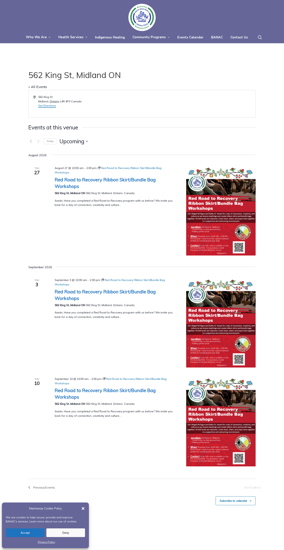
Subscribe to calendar (233, 500)
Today (50, 141)
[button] (83, 508)
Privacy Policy (46, 542)
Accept (25, 532)
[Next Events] (38, 141)
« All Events (37, 87)
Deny (65, 532)
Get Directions (47, 105)
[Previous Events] (30, 141)
